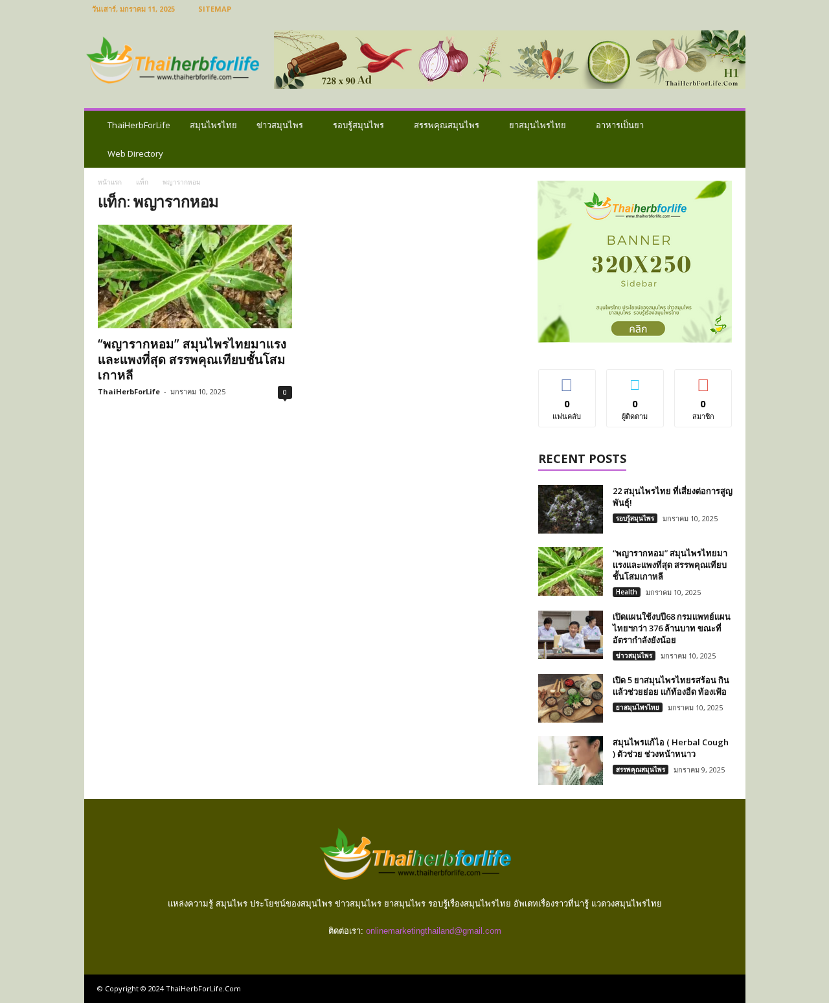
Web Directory (135, 153)
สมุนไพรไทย (213, 125)
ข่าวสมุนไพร (279, 125)
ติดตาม (635, 379)
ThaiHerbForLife (139, 125)
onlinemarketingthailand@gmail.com (433, 931)
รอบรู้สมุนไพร (358, 125)
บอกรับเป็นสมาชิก (704, 384)
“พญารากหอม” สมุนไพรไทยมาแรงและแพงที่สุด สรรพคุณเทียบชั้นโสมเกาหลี (192, 359)
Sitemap (214, 9)
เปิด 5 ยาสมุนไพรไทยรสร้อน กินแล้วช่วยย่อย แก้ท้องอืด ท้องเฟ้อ (671, 685)
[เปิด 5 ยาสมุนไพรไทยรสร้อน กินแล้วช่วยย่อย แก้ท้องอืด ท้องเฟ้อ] (570, 698)
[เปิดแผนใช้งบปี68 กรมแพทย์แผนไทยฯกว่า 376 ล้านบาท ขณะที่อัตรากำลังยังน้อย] (570, 635)
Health (626, 591)
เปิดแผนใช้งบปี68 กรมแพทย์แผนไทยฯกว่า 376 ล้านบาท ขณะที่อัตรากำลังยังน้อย (672, 628)
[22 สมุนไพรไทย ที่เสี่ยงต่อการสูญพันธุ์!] (570, 509)
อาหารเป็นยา (620, 125)
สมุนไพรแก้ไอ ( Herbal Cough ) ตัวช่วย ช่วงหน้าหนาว (671, 748)
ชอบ (567, 379)
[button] (726, 139)
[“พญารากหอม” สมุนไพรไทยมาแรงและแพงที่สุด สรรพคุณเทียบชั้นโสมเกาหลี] (195, 276)
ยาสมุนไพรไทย (537, 125)
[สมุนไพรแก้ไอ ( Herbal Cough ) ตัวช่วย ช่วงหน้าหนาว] (570, 760)
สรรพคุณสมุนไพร (446, 125)
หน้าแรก (110, 181)
